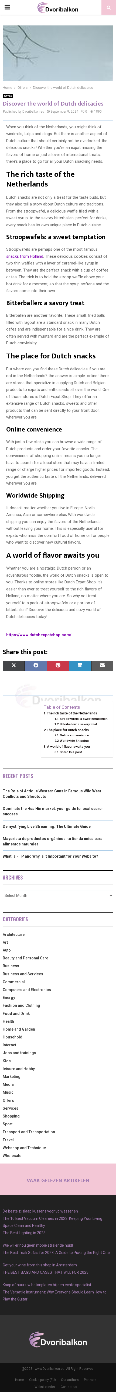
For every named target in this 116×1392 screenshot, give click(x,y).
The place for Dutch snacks (68, 730)
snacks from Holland (24, 256)
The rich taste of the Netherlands (72, 713)
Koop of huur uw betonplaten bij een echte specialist (47, 1285)
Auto (7, 950)
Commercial (14, 982)
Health (8, 1021)
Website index (45, 1387)
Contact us (69, 1387)
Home (19, 1380)
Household (12, 1037)
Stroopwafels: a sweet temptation (84, 719)
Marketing (12, 1076)
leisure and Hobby (19, 1069)
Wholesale (12, 1156)
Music (8, 1092)
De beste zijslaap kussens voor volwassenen (40, 1211)
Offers (8, 95)
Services (10, 1108)
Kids (7, 1061)
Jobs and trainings (19, 1053)
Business (11, 966)
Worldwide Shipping (74, 741)
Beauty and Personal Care (25, 958)
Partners (90, 1380)
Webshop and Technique (24, 1148)
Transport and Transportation (29, 1132)
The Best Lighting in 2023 (24, 1233)
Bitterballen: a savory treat (78, 724)
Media (8, 1084)
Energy (9, 997)
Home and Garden (19, 1029)
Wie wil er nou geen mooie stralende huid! (38, 1245)
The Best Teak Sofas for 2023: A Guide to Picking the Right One (56, 1252)
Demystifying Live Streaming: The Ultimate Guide (47, 826)
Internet (9, 1045)
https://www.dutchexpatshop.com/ (38, 634)
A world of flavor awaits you (68, 746)
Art (5, 942)
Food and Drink (16, 1013)
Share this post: (71, 752)
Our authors (70, 1380)
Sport (7, 1124)
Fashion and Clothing (21, 1005)
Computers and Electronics (27, 990)
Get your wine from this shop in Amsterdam (40, 1265)
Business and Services (23, 974)
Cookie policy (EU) (42, 1380)
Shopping (11, 1116)
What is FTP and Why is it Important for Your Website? (50, 856)
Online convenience (74, 735)
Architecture (14, 934)
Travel (8, 1140)
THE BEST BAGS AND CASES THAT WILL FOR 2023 (45, 1272)
